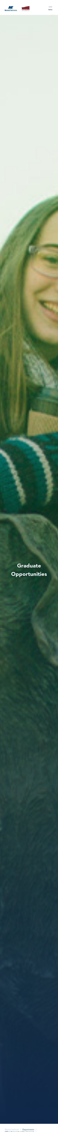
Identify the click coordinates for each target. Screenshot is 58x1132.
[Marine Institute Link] (11, 9)
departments (28, 1130)
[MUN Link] (25, 9)
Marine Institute (12, 1130)
